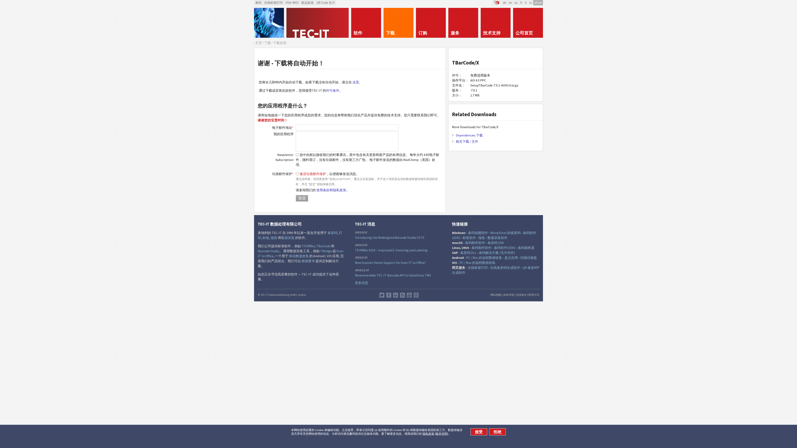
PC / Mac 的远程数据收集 (484, 258)
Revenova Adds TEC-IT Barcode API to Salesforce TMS (393, 275)
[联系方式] (496, 2)
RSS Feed (402, 295)
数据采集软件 (497, 238)
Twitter (381, 295)
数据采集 (288, 238)
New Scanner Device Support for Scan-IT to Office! (390, 263)
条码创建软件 (478, 233)
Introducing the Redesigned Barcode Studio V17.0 (389, 237)
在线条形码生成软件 (505, 267)
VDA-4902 (292, 3)
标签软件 (469, 238)
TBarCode (323, 246)
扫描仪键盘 (528, 258)
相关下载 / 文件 (467, 141)
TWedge (326, 251)
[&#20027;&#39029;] (317, 23)
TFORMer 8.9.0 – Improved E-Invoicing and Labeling (391, 250)
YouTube (409, 295)
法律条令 (521, 294)
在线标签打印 (273, 3)
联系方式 (533, 294)
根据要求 (308, 261)
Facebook (388, 295)
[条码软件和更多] (269, 23)
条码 (258, 3)
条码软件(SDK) (504, 248)
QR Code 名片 (326, 3)
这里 (355, 82)
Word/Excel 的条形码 (505, 233)
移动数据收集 (299, 256)
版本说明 (441, 434)
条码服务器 (526, 248)
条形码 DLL (468, 253)
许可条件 (332, 90)
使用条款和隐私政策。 (333, 190)
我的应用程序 (283, 134)
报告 (274, 238)
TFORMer (308, 246)
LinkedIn (395, 295)
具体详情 (508, 294)
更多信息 (361, 283)
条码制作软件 (475, 243)
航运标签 (307, 3)
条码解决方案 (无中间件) (497, 253)
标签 (266, 238)
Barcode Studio (268, 251)
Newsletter (416, 295)
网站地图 (495, 294)
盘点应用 (511, 258)
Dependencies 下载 (469, 135)
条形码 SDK (496, 243)
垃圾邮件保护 (282, 174)
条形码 (332, 233)
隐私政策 (428, 434)
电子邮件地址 (282, 127)
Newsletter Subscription (284, 157)
